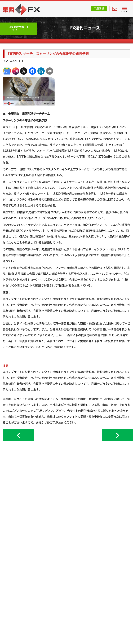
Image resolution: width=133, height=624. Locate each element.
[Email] (49, 71)
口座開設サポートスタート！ (18, 28)
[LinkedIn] (41, 71)
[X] (23, 71)
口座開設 (99, 8)
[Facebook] (32, 71)
